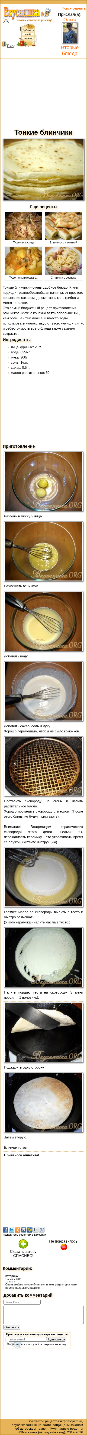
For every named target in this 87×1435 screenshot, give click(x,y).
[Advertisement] (43, 92)
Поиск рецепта (73, 8)
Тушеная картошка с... (23, 277)
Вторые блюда (70, 50)
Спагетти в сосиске (63, 277)
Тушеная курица (23, 242)
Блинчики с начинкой (63, 242)
